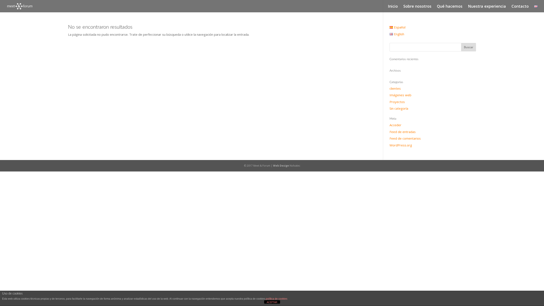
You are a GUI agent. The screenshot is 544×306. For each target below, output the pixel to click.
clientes (395, 88)
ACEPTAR (272, 302)
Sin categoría (399, 108)
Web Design (281, 165)
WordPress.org (401, 145)
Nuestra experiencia (487, 7)
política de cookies (276, 298)
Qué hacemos (449, 7)
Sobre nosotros (417, 7)
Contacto (520, 7)
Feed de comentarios (405, 138)
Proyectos (397, 102)
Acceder (395, 125)
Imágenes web (400, 95)
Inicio (393, 7)
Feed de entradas (403, 132)
